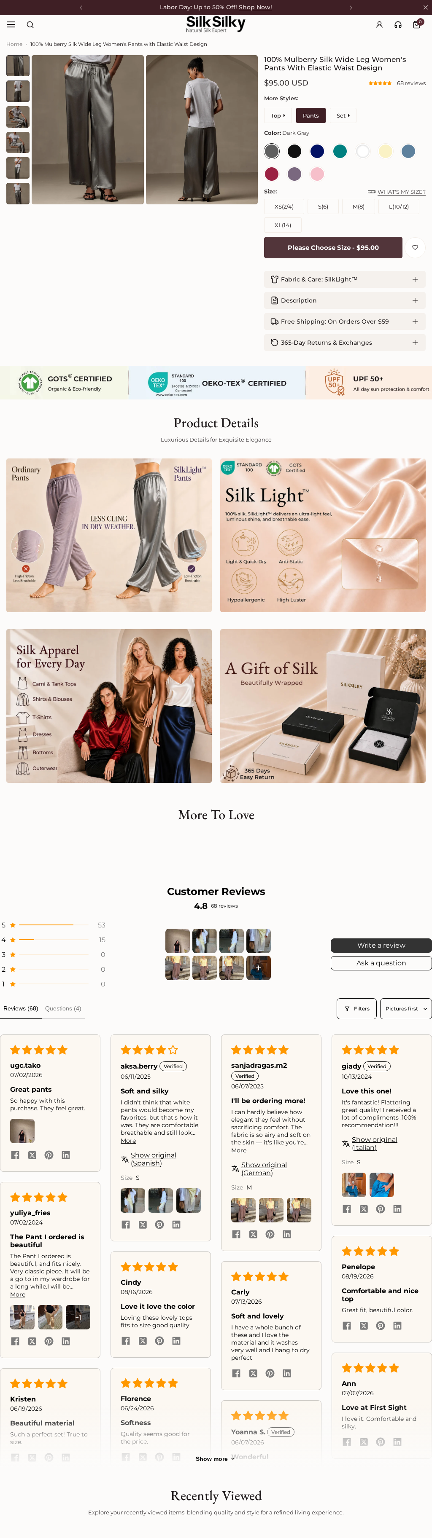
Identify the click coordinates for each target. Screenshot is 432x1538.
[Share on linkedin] (66, 1156)
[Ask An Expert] (398, 25)
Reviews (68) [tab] (20, 1008)
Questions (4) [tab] (63, 1008)
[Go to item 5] (177, 968)
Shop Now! (255, 7)
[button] (381, 83)
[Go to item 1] (177, 941)
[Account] (379, 24)
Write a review (381, 945)
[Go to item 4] (258, 941)
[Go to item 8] (258, 968)
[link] (398, 25)
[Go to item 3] (231, 941)
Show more (212, 1458)
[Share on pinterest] (49, 1155)
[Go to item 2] (204, 941)
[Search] (30, 24)
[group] (88, 129)
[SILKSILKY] (216, 24)
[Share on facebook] (15, 1156)
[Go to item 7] (231, 968)
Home (14, 44)
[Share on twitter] (32, 1156)
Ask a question (381, 963)
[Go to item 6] (204, 968)
